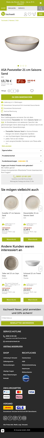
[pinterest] (19, 419)
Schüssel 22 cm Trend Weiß (32, 274)
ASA (17, 20)
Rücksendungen (8, 365)
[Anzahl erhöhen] (18, 91)
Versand (3, 85)
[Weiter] (40, 208)
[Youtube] (24, 419)
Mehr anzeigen (6, 146)
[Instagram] (15, 419)
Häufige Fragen (8, 371)
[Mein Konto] (25, 15)
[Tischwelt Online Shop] (8, 14)
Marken (11, 20)
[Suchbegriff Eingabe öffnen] (40, 8)
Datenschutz (26, 358)
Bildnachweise (27, 372)
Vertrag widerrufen (13, 346)
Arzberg (4, 278)
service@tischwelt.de (12, 341)
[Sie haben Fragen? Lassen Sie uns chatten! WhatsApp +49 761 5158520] (5, 419)
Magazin (12, 8)
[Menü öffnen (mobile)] (40, 14)
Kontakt (6, 378)
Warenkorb (11, 239)
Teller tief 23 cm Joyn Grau (10, 274)
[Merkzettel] (29, 15)
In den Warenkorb (22, 97)
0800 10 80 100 (23, 176)
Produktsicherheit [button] (8, 156)
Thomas (25, 278)
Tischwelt (4, 20)
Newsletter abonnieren (22, 323)
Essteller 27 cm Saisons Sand (11, 214)
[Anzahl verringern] (9, 91)
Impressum (26, 368)
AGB (23, 361)
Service (21, 8)
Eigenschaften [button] (7, 150)
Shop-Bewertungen (10, 375)
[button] (32, 90)
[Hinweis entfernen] (40, 3)
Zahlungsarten (8, 361)
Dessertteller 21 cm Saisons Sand (30, 214)
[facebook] (10, 419)
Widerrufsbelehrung (29, 365)
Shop (3, 8)
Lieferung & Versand (10, 358)
